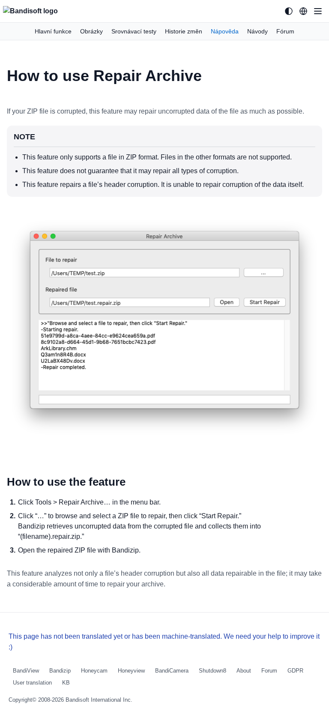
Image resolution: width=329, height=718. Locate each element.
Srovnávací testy (133, 31)
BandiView (26, 670)
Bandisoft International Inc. (99, 700)
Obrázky (91, 31)
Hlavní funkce (53, 31)
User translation (32, 682)
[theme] (289, 11)
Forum (269, 670)
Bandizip (60, 670)
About (243, 670)
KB (66, 682)
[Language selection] (303, 11)
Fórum (285, 31)
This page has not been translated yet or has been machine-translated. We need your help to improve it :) (164, 642)
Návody (257, 31)
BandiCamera (171, 670)
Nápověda (225, 31)
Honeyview (131, 670)
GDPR (295, 670)
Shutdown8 (212, 670)
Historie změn (183, 31)
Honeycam (94, 670)
